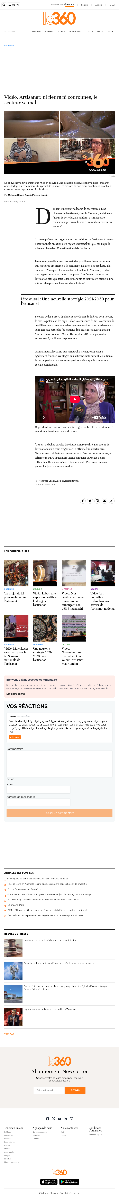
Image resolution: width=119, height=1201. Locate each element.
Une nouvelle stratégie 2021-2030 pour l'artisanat (67, 301)
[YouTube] (59, 1119)
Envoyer (75, 1090)
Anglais (98, 5)
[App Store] (49, 1181)
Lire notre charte (15, 693)
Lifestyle (7, 1159)
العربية (112, 5)
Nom (10, 784)
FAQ (62, 1132)
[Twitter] (53, 1119)
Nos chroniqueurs (11, 1162)
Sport (110, 32)
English (84, 5)
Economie (49, 32)
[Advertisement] (59, 69)
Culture (89, 32)
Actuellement (9, 32)
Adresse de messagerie (21, 796)
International (75, 32)
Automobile (9, 1152)
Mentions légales (95, 1135)
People (7, 1155)
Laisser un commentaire (59, 812)
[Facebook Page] (47, 1119)
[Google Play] (69, 1181)
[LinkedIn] (65, 1119)
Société (61, 32)
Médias (100, 32)
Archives (36, 1139)
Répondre (14, 737)
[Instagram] (71, 1119)
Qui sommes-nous (40, 1132)
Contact (64, 1135)
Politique (36, 32)
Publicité (36, 1135)
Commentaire (15, 748)
